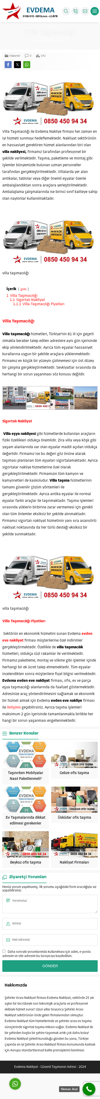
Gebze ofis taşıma (74, 773)
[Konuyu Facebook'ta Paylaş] (8, 64)
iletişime (14, 707)
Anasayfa (42, 41)
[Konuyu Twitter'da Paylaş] (17, 64)
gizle (23, 289)
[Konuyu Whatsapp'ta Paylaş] (26, 64)
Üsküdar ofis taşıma (74, 818)
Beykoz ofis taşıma (25, 862)
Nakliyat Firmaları (74, 862)
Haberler (59, 41)
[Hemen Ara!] (89, 1089)
